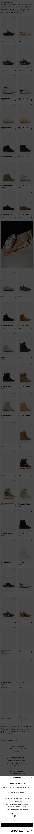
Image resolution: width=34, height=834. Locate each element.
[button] (28, 831)
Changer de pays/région (16, 792)
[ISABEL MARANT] (17, 831)
